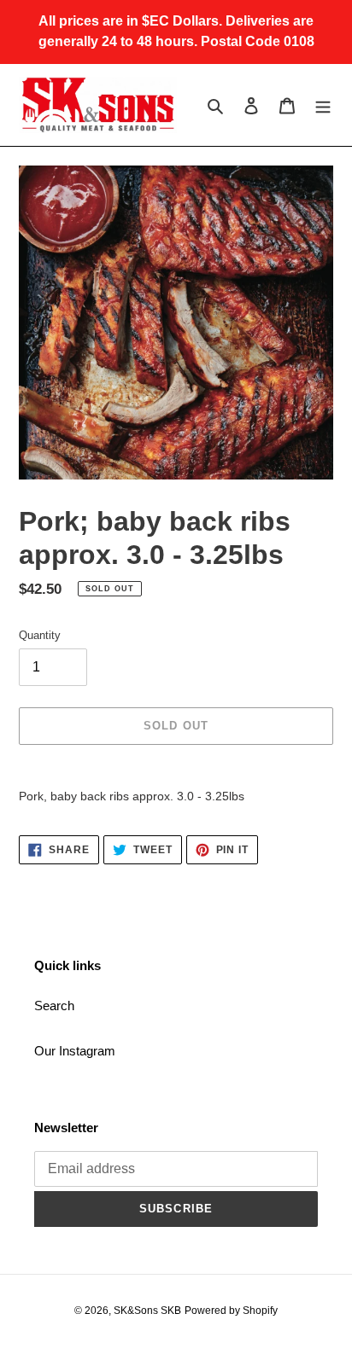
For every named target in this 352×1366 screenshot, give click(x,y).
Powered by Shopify (231, 1311)
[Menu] (323, 105)
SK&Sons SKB (147, 1311)
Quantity (40, 635)
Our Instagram (74, 1050)
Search (54, 1005)
